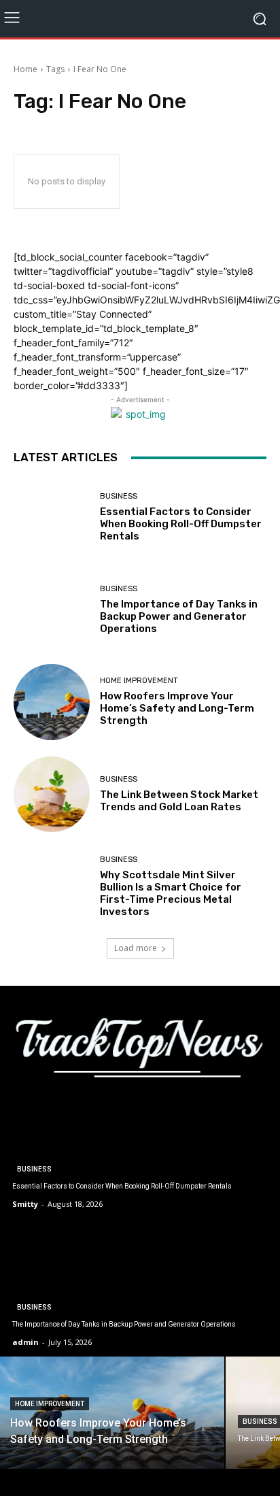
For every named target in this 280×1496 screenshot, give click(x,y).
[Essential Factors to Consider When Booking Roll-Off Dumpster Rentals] (52, 518)
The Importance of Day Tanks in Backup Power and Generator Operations (179, 616)
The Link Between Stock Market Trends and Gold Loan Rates (179, 800)
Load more (135, 948)
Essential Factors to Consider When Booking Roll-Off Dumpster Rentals (181, 523)
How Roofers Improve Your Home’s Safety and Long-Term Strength (177, 708)
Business (118, 496)
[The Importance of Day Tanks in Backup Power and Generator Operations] (52, 610)
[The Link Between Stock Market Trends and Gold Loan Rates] (52, 795)
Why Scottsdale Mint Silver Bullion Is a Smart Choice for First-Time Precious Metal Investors (170, 893)
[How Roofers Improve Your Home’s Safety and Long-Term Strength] (52, 702)
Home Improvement (139, 680)
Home (25, 69)
